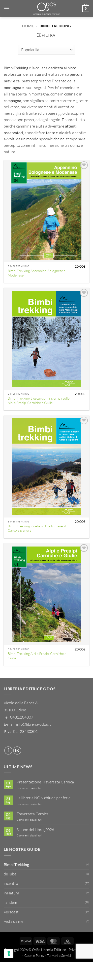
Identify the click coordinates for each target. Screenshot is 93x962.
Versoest (11, 911)
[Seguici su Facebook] (8, 750)
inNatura (11, 892)
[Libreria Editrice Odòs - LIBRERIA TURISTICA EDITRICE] (46, 8)
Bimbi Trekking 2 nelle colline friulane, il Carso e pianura (37, 528)
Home (28, 25)
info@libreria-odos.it (33, 724)
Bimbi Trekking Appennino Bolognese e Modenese (36, 273)
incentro (11, 883)
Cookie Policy (34, 955)
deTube (10, 873)
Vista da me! (14, 921)
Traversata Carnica (33, 814)
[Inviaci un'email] (17, 750)
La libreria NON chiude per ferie (43, 798)
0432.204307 (21, 717)
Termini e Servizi (59, 955)
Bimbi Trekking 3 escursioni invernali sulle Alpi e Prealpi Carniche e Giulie (38, 400)
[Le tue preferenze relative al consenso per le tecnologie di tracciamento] (8, 953)
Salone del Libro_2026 (35, 829)
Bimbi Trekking (16, 864)
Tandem (10, 902)
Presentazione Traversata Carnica (45, 782)
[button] (7, 8)
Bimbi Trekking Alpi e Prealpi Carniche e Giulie (37, 655)
